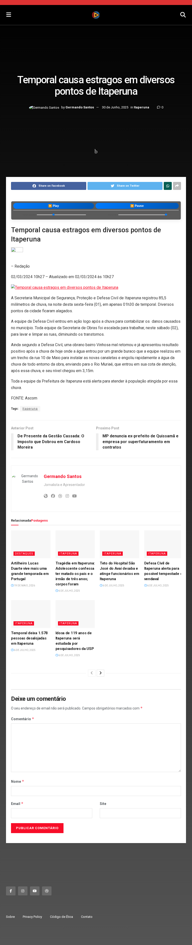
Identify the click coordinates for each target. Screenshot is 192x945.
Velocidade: (29, 214)
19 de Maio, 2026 (24, 585)
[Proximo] (100, 673)
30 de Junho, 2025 (115, 107)
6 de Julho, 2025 (69, 590)
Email (17, 803)
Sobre (10, 917)
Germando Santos (80, 107)
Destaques (24, 553)
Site (103, 804)
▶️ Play (53, 206)
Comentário (22, 718)
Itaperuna (141, 107)
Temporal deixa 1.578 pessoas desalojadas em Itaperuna (29, 638)
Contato (86, 917)
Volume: (113, 214)
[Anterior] (92, 673)
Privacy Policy (32, 917)
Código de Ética (61, 917)
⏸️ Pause (137, 206)
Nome (17, 781)
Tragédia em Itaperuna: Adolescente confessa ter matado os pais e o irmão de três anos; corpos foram (75, 573)
